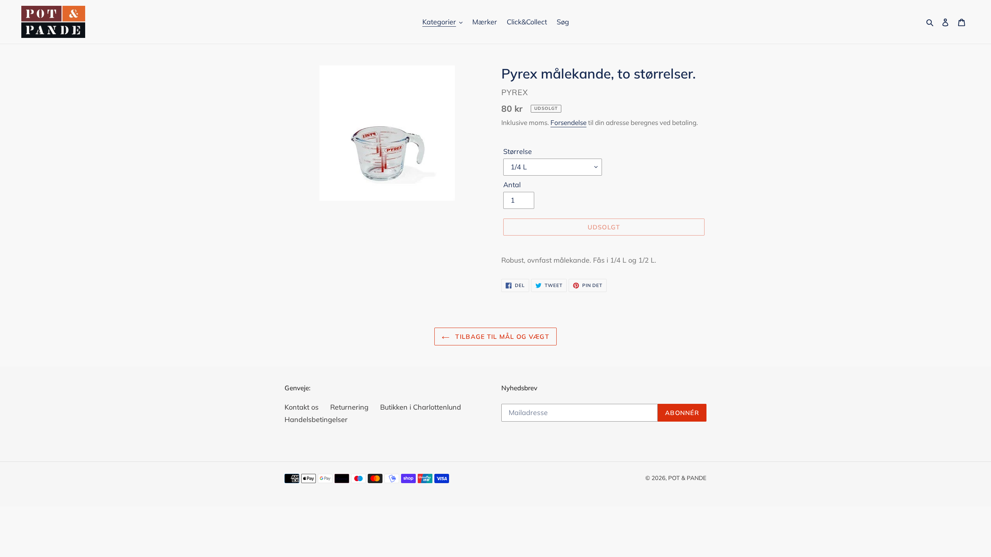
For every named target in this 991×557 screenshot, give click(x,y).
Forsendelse (568, 122)
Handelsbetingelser (316, 419)
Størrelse (517, 151)
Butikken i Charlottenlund (420, 407)
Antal (512, 184)
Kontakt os (302, 407)
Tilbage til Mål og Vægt (501, 336)
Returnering (349, 407)
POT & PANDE (687, 478)
